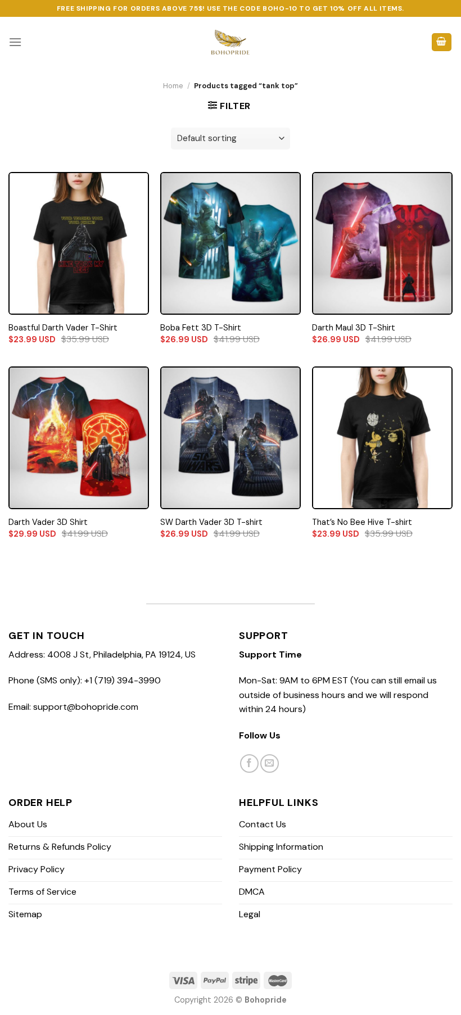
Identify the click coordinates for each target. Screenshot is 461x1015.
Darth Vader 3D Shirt (48, 522)
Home (173, 85)
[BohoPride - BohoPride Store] (230, 42)
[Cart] (442, 42)
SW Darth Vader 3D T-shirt (211, 522)
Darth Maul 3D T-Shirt (353, 328)
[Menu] (15, 42)
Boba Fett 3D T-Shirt (200, 328)
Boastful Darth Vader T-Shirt (62, 328)
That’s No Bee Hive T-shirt (362, 522)
